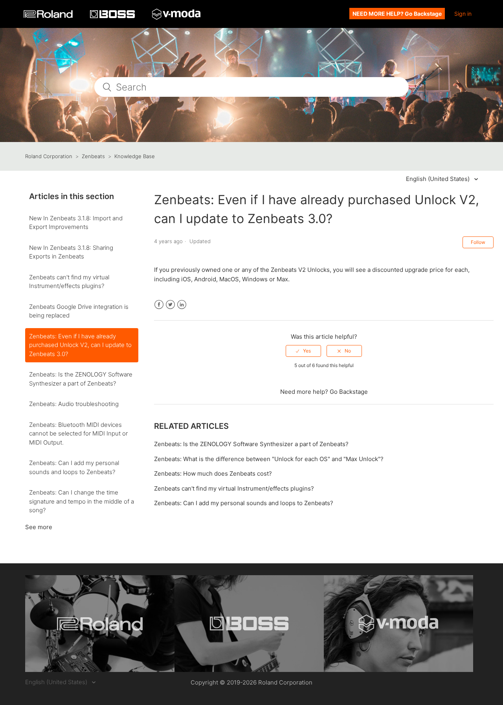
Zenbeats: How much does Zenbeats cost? (213, 473)
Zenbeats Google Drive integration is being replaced (79, 311)
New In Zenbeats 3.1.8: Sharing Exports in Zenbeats (71, 252)
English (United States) (438, 179)
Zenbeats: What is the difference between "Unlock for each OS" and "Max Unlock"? (269, 459)
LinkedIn (182, 305)
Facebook (159, 305)
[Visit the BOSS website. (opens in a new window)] (249, 623)
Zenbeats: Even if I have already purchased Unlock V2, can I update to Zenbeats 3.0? (80, 345)
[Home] (49, 16)
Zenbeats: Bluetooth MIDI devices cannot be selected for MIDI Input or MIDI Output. (78, 433)
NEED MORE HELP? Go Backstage (397, 13)
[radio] (303, 351)
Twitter (170, 305)
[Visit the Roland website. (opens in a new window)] (99, 623)
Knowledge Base (134, 156)
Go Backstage (349, 391)
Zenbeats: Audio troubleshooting (74, 404)
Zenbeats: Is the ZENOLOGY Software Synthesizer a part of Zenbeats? (80, 379)
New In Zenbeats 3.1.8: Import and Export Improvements (76, 222)
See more (38, 527)
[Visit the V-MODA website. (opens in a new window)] (398, 623)
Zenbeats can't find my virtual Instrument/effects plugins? (69, 281)
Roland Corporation (48, 156)
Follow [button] (478, 242)
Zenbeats (93, 156)
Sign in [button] (463, 13)
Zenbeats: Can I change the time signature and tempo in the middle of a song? (81, 501)
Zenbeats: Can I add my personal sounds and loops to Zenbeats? (74, 467)
